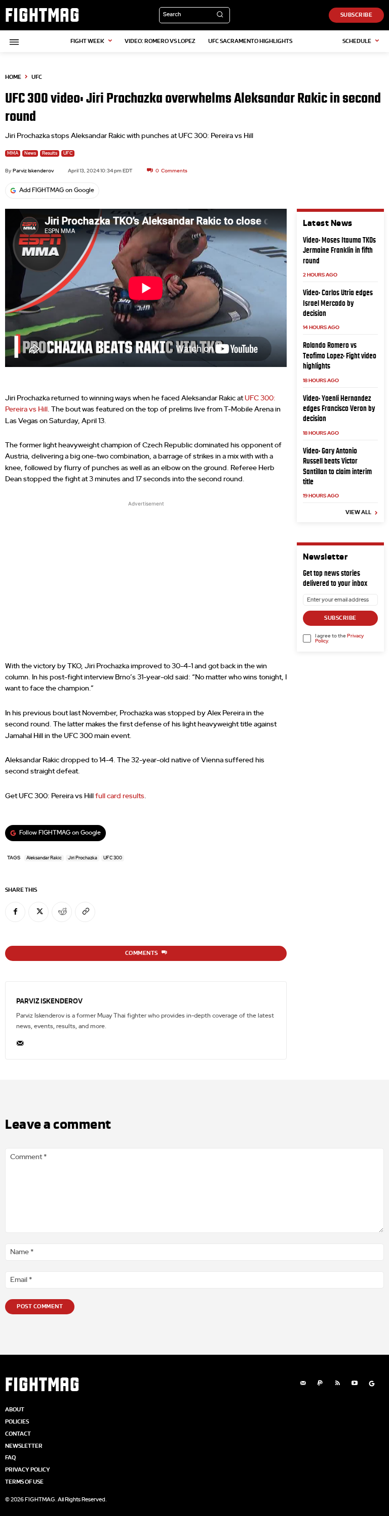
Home (13, 76)
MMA (12, 153)
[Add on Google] (372, 1383)
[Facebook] (15, 912)
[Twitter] (38, 912)
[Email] (20, 1041)
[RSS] (337, 1383)
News (30, 153)
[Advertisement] (146, 580)
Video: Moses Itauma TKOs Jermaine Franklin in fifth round (339, 250)
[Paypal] (320, 1383)
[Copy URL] (85, 912)
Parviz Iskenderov (33, 170)
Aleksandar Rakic (44, 858)
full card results (119, 796)
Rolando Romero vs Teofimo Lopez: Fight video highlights (339, 355)
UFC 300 (112, 858)
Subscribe (340, 617)
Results (49, 153)
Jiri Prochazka (82, 858)
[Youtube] (354, 1383)
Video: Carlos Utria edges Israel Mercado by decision (338, 302)
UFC (36, 76)
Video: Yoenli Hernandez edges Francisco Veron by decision (339, 408)
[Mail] (303, 1383)
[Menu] (12, 42)
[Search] (220, 15)
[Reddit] (62, 912)
